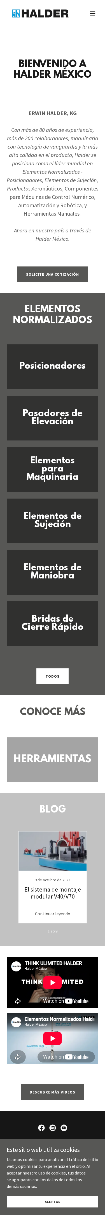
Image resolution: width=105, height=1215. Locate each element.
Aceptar (52, 1202)
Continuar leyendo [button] (52, 913)
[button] (92, 13)
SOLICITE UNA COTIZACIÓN (52, 274)
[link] (39, 13)
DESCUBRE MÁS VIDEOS (53, 1092)
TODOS (52, 676)
